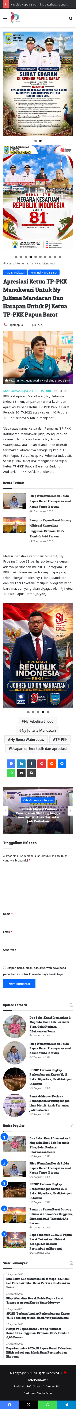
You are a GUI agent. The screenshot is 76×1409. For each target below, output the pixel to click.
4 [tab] (31, 257)
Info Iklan (33, 1386)
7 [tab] (45, 257)
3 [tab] (26, 257)
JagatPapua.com (38, 1379)
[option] (38, 810)
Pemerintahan (25, 263)
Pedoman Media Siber (38, 1392)
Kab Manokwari (46, 263)
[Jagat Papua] (15, 18)
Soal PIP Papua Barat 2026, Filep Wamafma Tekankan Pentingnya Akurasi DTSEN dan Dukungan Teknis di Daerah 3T (38, 815)
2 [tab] (40, 141)
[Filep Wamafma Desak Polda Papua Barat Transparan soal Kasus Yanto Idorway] (14, 501)
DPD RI (38, 797)
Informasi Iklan (52, 1386)
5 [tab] (35, 257)
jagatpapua (16, 324)
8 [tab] (50, 257)
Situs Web (9, 949)
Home (10, 263)
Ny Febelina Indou (38, 721)
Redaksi (19, 1386)
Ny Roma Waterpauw (27, 739)
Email (7, 931)
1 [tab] (35, 141)
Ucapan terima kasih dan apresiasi (38, 748)
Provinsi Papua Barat (44, 272)
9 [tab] (55, 257)
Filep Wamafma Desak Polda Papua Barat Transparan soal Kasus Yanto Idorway (50, 501)
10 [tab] (60, 257)
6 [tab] (40, 257)
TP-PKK (61, 739)
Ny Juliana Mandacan (39, 730)
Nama (8, 913)
